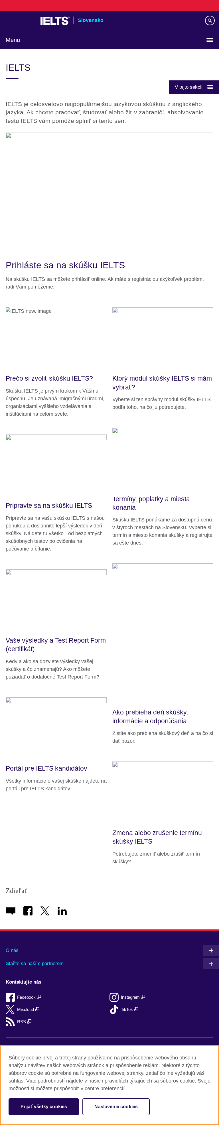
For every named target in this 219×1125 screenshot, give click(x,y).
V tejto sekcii (188, 87)
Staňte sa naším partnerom (35, 963)
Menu (13, 40)
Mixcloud (26, 1009)
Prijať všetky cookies (44, 1106)
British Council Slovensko (20, 21)
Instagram (131, 997)
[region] (109, 1085)
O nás (12, 950)
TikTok (127, 1009)
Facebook (27, 997)
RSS (22, 1021)
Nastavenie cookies (116, 1106)
